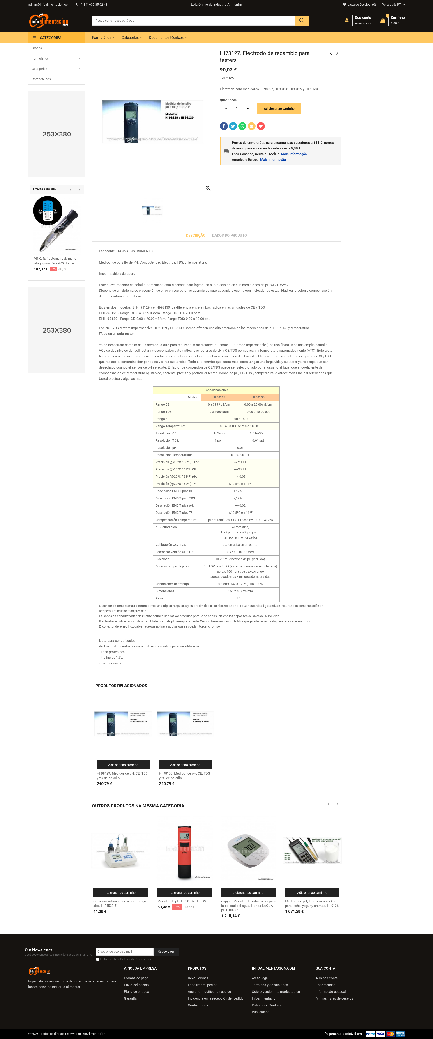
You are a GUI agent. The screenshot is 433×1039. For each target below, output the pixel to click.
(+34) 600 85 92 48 (94, 4)
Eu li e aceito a (126, 959)
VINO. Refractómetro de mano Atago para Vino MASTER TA (55, 261)
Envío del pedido (136, 985)
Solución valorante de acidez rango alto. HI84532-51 (119, 903)
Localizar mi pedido (202, 985)
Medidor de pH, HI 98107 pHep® (181, 901)
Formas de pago (136, 978)
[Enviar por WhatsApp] (242, 126)
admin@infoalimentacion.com (49, 4)
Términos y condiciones (270, 985)
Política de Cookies (266, 1005)
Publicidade (260, 1012)
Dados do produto (229, 235)
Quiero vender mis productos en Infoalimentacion (276, 995)
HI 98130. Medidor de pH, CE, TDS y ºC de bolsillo (184, 775)
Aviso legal (260, 978)
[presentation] (70, 189)
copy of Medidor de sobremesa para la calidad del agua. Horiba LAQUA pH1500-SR (248, 905)
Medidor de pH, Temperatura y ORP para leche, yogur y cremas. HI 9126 (312, 903)
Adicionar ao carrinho (279, 108)
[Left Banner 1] (56, 134)
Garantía (130, 998)
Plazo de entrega (136, 992)
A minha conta (327, 978)
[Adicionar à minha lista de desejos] (261, 126)
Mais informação (294, 154)
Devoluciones (198, 978)
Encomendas (325, 985)
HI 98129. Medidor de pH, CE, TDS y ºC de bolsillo (122, 775)
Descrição (195, 235)
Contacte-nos (198, 1005)
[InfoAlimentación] (39, 970)
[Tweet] (233, 126)
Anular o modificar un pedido (209, 992)
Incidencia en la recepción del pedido (216, 998)
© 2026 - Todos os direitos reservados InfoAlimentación (66, 1034)
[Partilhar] (224, 126)
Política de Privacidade (136, 959)
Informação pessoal (331, 992)
